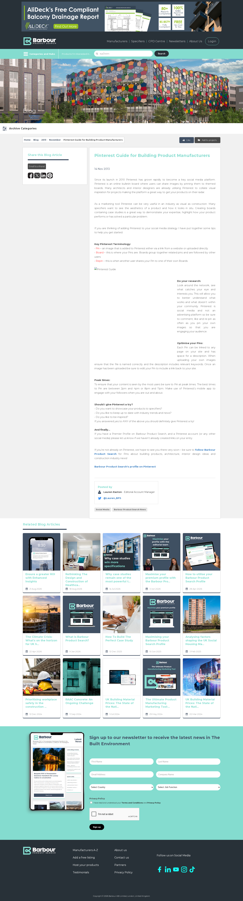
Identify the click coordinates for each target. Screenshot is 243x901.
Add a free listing (84, 857)
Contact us (121, 857)
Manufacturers (117, 41)
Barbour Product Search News (130, 509)
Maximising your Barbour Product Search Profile (157, 640)
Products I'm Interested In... (76, 54)
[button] (19, 128)
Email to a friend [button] (37, 166)
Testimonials (81, 872)
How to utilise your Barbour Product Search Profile (198, 578)
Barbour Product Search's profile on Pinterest (125, 466)
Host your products (86, 865)
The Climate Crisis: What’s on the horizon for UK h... (41, 640)
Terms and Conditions (132, 803)
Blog (36, 140)
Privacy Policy (97, 798)
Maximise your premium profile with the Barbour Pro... (160, 578)
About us (120, 850)
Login (212, 41)
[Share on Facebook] (31, 175)
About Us (195, 41)
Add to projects (209, 140)
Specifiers (137, 41)
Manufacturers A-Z (85, 850)
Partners (120, 865)
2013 (43, 140)
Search (161, 53)
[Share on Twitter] (37, 175)
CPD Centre (156, 41)
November (55, 140)
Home (27, 140)
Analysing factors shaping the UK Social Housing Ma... (201, 640)
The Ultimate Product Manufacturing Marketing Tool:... (160, 703)
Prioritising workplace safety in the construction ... (41, 703)
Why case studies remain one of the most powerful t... (118, 578)
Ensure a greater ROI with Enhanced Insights (40, 578)
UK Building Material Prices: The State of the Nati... (120, 703)
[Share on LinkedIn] (43, 175)
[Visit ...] (41, 551)
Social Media (102, 509)
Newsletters (177, 41)
